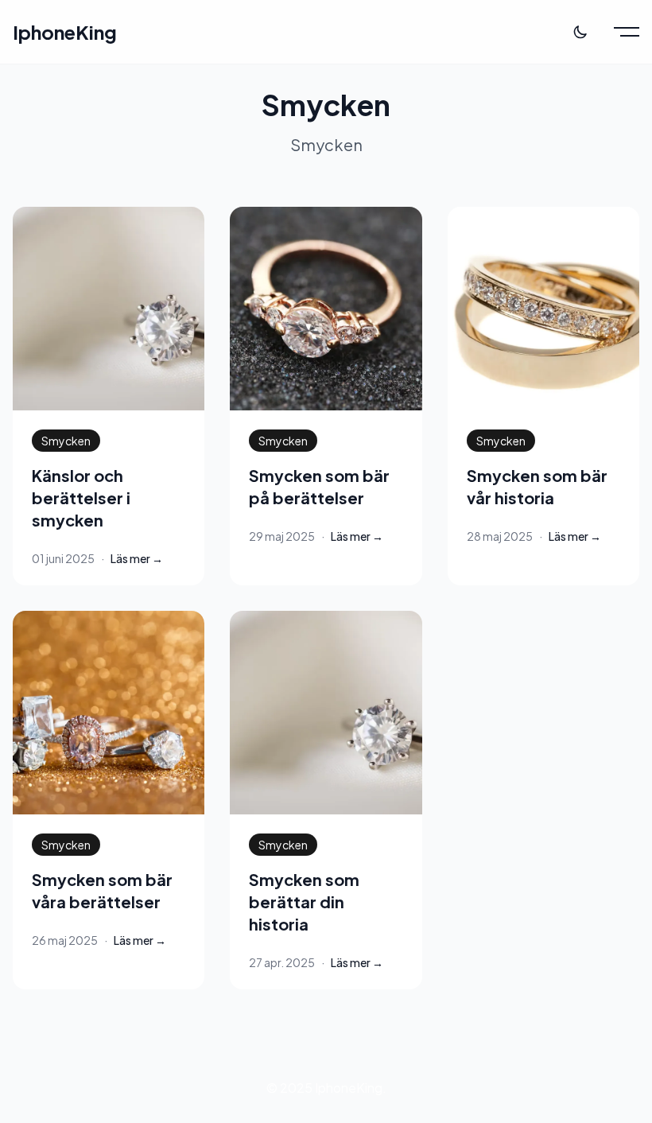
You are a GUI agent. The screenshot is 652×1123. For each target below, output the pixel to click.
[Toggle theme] (580, 31)
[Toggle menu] (626, 32)
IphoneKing (65, 32)
